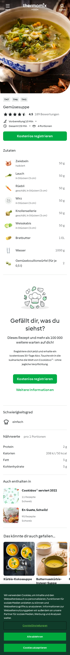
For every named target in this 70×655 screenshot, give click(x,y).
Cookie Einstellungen (35, 625)
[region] (35, 619)
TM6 (15, 99)
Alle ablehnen (35, 636)
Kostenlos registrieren (35, 136)
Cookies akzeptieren (35, 647)
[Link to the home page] (35, 7)
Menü (7, 9)
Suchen (62, 9)
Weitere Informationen (35, 390)
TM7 (6, 99)
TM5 (24, 99)
